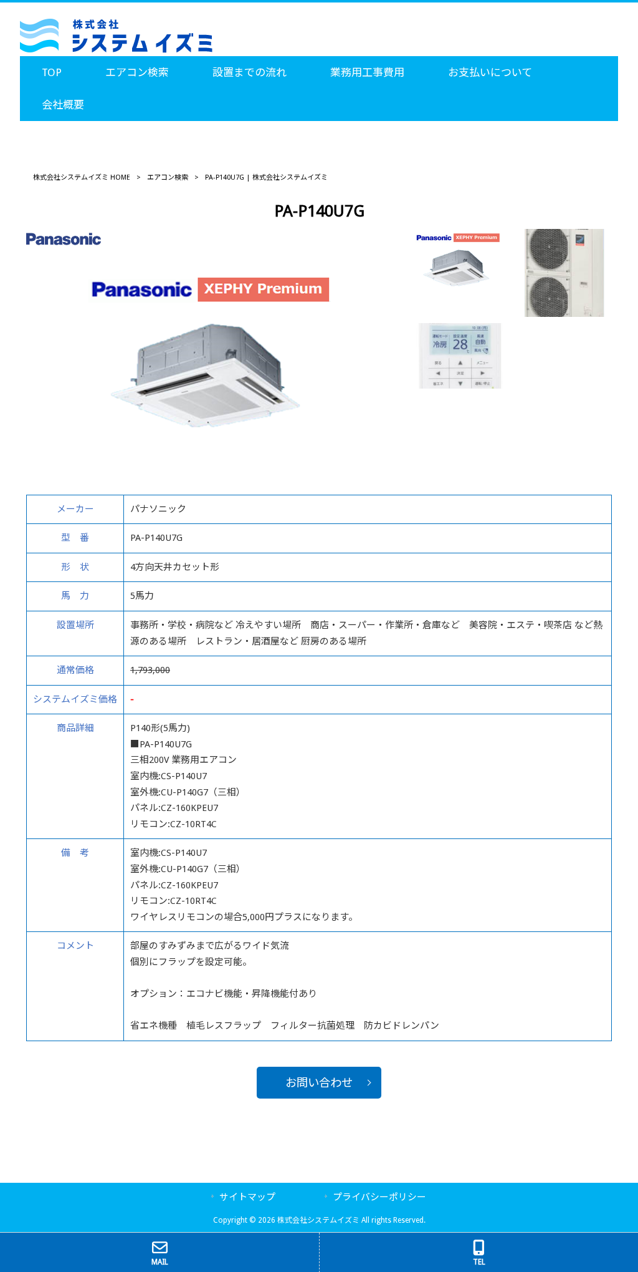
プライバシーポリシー (379, 1197)
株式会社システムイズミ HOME (81, 177)
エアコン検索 (167, 177)
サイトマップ (247, 1197)
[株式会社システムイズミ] (116, 50)
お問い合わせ (319, 1082)
